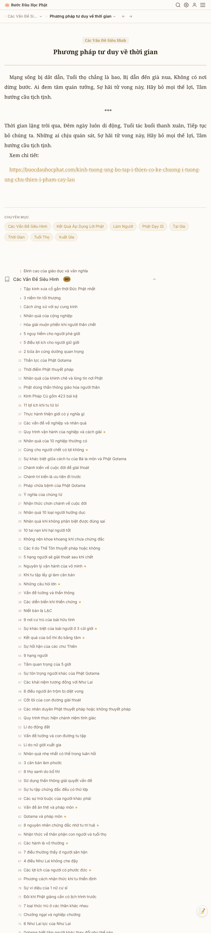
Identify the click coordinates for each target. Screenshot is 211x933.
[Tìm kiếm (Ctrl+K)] (178, 5)
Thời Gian (16, 237)
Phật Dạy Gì (152, 226)
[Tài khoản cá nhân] (194, 5)
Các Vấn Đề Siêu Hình (23, 16)
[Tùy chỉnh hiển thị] (186, 5)
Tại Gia (179, 226)
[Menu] (203, 5)
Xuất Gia (66, 237)
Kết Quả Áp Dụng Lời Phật (80, 226)
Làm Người (123, 226)
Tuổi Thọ (41, 237)
